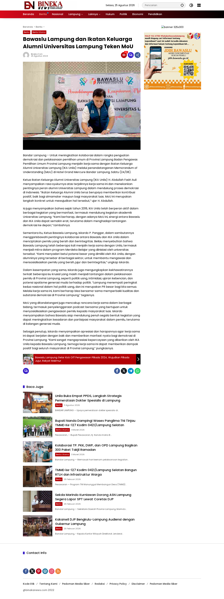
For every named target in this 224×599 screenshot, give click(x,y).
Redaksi (100, 584)
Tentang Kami (48, 584)
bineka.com (37, 54)
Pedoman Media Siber (76, 584)
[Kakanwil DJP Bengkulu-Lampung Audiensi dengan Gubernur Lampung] (37, 525)
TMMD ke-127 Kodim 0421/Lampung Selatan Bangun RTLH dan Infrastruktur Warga (96, 472)
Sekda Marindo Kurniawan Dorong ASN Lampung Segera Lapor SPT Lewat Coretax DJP (93, 497)
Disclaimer (138, 584)
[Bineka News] (50, 5)
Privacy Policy (118, 584)
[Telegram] (131, 371)
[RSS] (58, 571)
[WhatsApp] (138, 371)
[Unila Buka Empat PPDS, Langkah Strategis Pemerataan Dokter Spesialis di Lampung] (37, 402)
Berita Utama (39, 32)
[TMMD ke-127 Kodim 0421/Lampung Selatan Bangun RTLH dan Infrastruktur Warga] (37, 476)
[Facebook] (117, 371)
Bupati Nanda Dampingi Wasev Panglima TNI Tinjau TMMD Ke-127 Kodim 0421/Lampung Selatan (95, 422)
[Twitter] (124, 371)
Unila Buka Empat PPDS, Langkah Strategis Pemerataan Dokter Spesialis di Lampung (88, 398)
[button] (182, 5)
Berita (26, 32)
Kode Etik (28, 584)
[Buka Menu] (199, 5)
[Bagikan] (138, 55)
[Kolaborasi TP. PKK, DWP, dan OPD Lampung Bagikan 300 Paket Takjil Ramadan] (37, 451)
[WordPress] (45, 571)
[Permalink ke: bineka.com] (27, 55)
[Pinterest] (38, 571)
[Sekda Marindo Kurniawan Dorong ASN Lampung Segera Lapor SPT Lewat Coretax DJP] (37, 501)
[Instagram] (51, 571)
